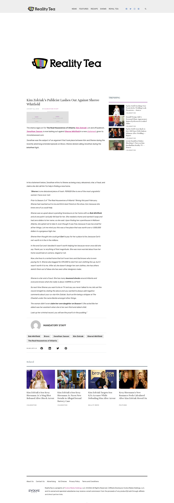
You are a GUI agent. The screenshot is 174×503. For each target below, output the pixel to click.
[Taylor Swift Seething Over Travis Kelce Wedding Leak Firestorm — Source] (116, 110)
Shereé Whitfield (94, 336)
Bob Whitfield (34, 336)
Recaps (94, 9)
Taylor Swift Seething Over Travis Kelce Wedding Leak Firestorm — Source (136, 108)
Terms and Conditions (90, 481)
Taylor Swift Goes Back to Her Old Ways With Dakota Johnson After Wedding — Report (136, 132)
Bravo (46, 336)
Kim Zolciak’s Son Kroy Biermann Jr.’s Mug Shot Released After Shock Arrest (40, 395)
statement (91, 131)
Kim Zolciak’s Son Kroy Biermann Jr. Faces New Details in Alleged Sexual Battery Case (69, 396)
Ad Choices (62, 481)
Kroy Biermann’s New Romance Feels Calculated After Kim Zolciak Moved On (133, 395)
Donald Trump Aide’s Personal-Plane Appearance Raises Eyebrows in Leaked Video (136, 120)
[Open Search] (145, 9)
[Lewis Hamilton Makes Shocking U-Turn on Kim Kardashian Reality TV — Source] (116, 145)
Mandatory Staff (51, 109)
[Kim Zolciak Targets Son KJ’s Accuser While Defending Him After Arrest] (102, 379)
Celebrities (131, 113)
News (74, 9)
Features (83, 9)
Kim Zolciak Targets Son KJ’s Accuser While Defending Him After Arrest (101, 395)
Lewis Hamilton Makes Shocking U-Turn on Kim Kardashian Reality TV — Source (135, 144)
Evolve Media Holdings (73, 488)
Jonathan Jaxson (61, 336)
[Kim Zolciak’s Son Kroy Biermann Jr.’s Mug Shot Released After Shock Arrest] (41, 379)
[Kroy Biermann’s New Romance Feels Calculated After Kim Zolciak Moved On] (133, 379)
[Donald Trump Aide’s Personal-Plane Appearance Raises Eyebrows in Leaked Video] (116, 121)
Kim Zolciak (78, 336)
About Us (30, 481)
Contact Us (40, 481)
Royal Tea (113, 9)
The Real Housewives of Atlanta (42, 341)
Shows (103, 9)
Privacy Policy (74, 481)
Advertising (51, 481)
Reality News (93, 405)
